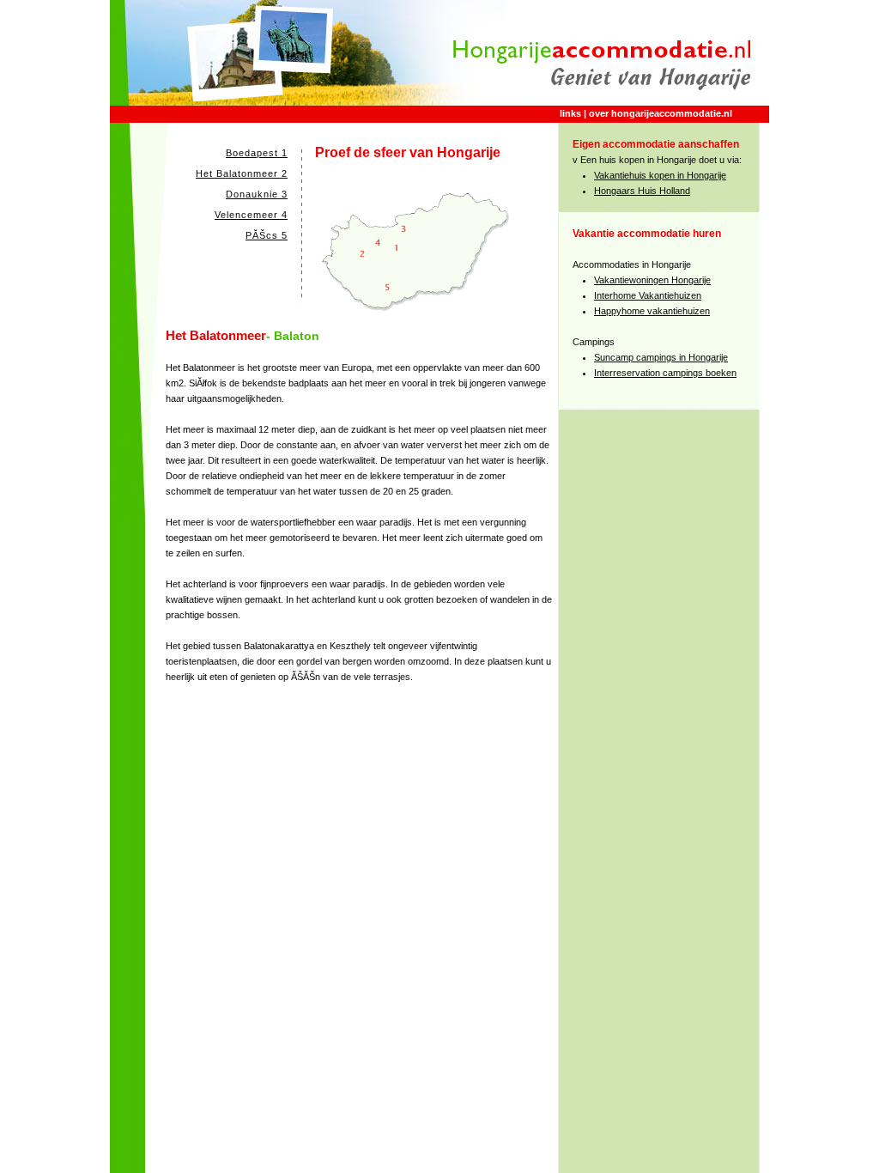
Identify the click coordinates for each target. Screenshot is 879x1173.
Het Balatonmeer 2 (242, 173)
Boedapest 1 (257, 153)
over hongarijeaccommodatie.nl (660, 113)
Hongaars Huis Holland (642, 190)
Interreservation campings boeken (665, 373)
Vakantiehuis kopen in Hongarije (660, 175)
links (570, 113)
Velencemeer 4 (251, 215)
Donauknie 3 (257, 194)
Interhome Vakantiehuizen (647, 295)
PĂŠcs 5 (267, 235)
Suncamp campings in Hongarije (661, 357)
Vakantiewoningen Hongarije (652, 280)
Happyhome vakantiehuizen (652, 311)
